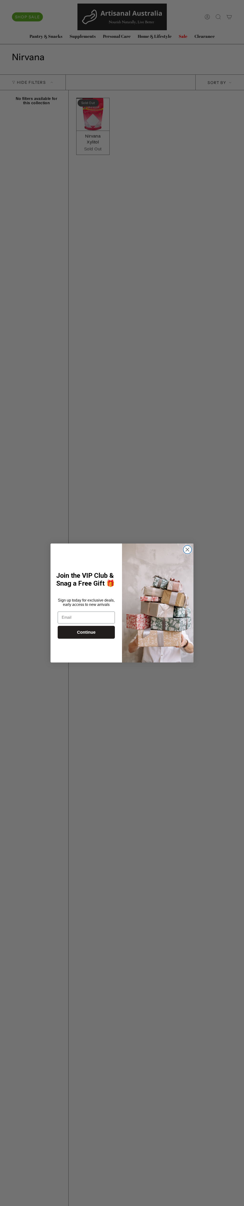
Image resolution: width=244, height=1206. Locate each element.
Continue (86, 632)
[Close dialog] (187, 549)
